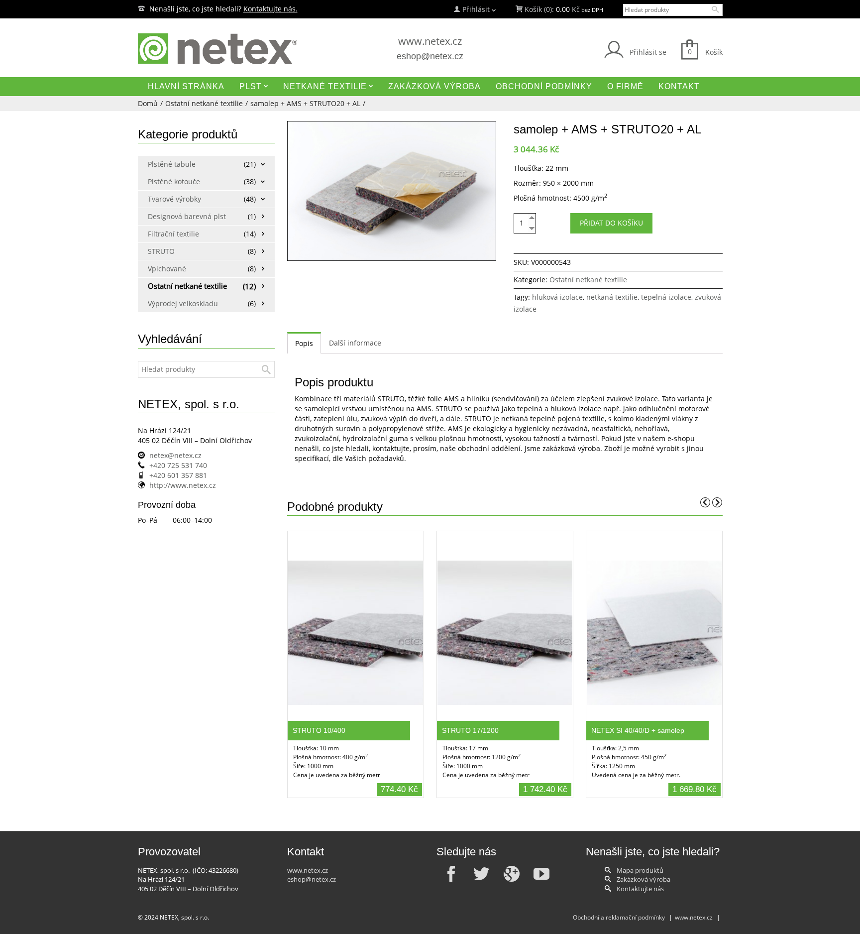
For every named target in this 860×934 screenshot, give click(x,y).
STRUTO (161, 251)
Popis (304, 343)
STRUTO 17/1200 (470, 730)
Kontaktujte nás (640, 888)
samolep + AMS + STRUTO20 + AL (305, 103)
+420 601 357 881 (178, 475)
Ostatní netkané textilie (204, 103)
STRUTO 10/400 (319, 730)
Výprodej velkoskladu (183, 303)
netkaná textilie (612, 297)
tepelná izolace (666, 297)
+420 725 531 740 (178, 465)
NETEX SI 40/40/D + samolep (637, 730)
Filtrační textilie (173, 233)
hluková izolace (557, 297)
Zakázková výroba (643, 879)
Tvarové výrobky (174, 199)
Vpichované (167, 268)
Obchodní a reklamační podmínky (619, 917)
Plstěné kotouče (174, 181)
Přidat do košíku (611, 223)
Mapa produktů (640, 870)
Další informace (355, 343)
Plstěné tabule (172, 164)
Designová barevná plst (184, 216)
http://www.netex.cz (182, 485)
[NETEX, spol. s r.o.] (231, 48)
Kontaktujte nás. (270, 8)
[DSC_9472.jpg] (391, 191)
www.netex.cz (430, 41)
